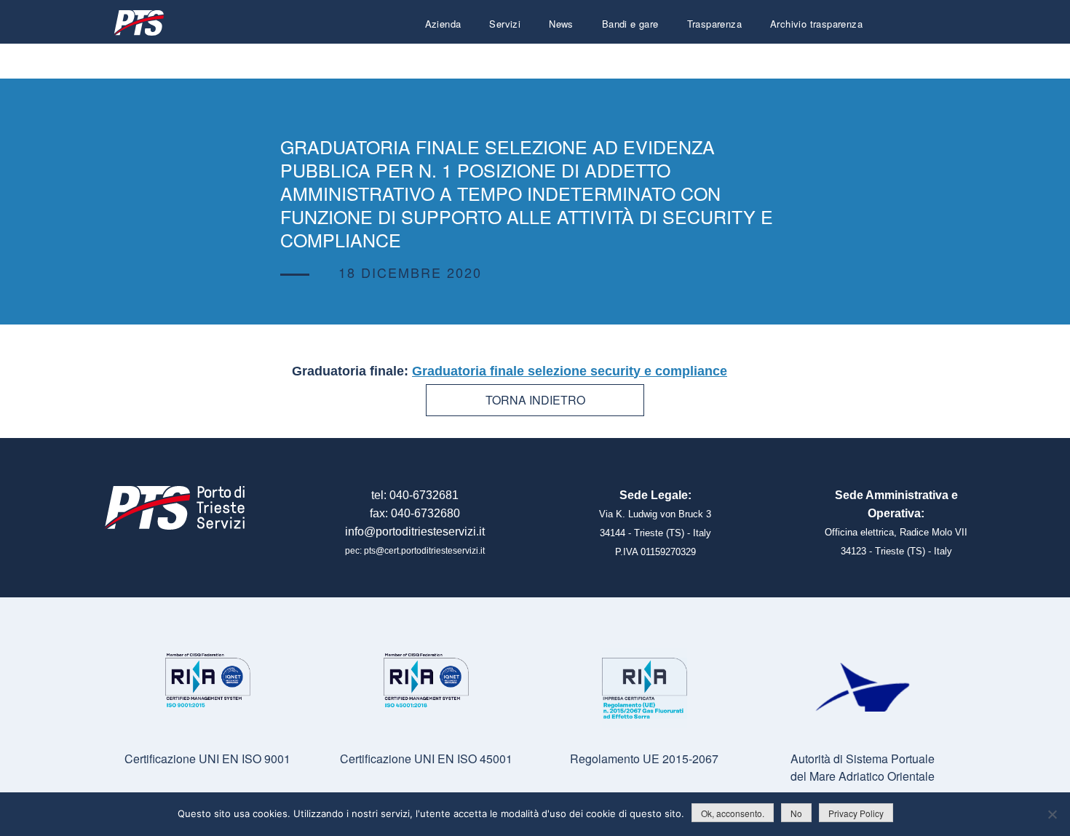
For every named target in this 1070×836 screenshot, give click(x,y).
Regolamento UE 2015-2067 (644, 758)
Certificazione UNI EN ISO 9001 (207, 758)
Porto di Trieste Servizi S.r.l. (138, 23)
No (796, 813)
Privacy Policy (856, 813)
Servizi (504, 24)
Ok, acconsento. (732, 813)
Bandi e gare (630, 24)
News (561, 24)
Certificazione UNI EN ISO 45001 (426, 758)
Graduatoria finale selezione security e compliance (569, 371)
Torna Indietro (535, 399)
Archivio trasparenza (816, 24)
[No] (1052, 814)
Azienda (443, 24)
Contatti (845, 58)
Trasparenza (714, 24)
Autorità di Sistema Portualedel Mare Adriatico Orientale (862, 767)
